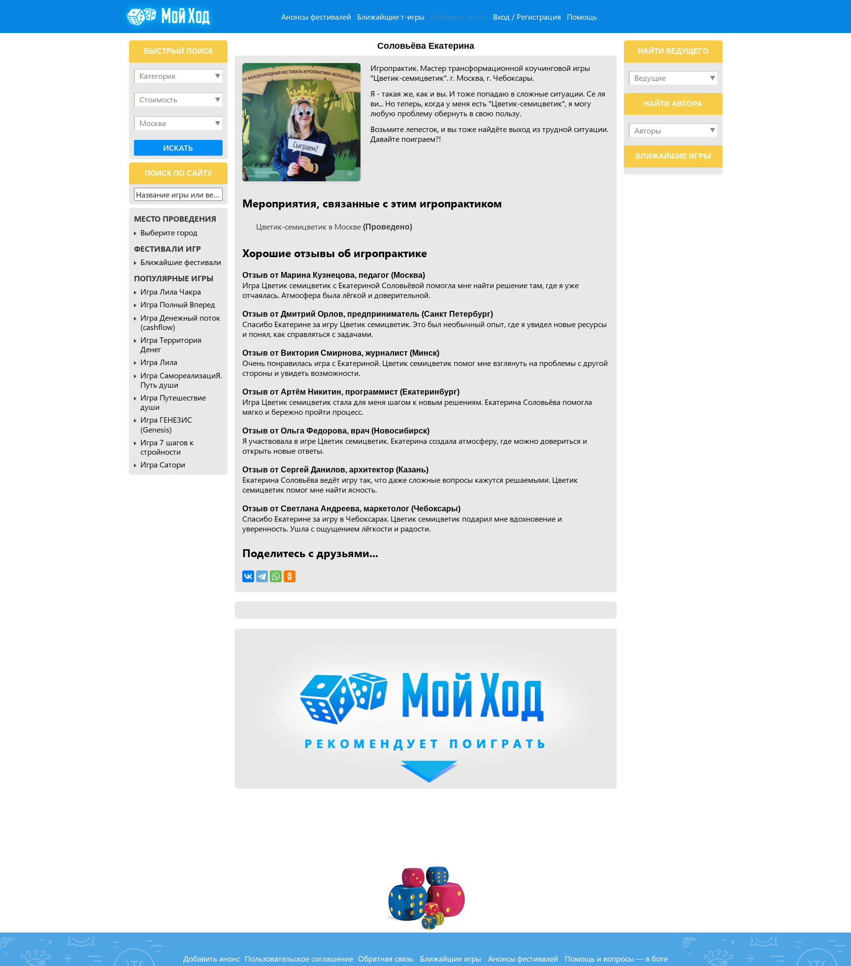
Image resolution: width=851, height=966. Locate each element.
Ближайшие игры (450, 958)
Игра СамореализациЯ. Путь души (181, 379)
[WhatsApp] (276, 576)
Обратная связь (385, 958)
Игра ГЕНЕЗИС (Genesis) (166, 424)
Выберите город (168, 232)
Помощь (582, 16)
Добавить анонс (458, 16)
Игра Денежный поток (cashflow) (180, 322)
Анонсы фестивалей (316, 16)
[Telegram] (262, 576)
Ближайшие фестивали (180, 261)
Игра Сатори (162, 464)
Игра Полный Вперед (177, 304)
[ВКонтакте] (248, 576)
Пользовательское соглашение (299, 958)
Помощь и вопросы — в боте (616, 958)
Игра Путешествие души (173, 402)
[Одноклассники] (289, 576)
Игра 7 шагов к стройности (167, 446)
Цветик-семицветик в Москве (334, 226)
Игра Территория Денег (170, 344)
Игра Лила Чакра (170, 291)
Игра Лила (158, 361)
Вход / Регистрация (527, 16)
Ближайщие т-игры (391, 16)
